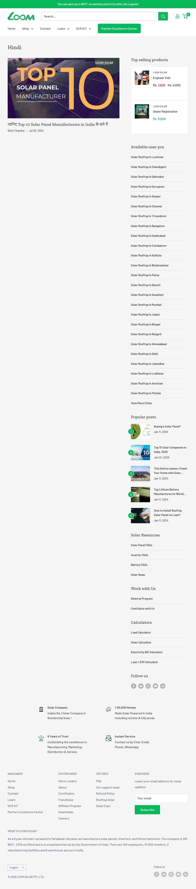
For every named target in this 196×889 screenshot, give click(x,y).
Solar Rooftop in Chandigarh (148, 167)
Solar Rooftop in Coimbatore (149, 245)
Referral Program (142, 598)
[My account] (177, 16)
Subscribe (147, 809)
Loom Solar (160, 72)
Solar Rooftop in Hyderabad (148, 235)
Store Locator (67, 781)
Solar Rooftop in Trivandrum (148, 216)
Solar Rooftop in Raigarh (146, 334)
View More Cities (141, 403)
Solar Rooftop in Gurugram (147, 186)
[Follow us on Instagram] (148, 686)
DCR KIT (81, 28)
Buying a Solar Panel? (167, 426)
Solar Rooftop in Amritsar (147, 383)
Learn (61, 28)
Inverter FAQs (139, 555)
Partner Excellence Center (119, 28)
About (62, 787)
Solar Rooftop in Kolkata (146, 255)
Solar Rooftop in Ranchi (145, 285)
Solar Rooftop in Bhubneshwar (150, 265)
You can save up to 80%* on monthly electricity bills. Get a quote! (98, 4)
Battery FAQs (139, 564)
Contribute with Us (142, 608)
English (14, 867)
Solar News (138, 574)
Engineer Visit (162, 77)
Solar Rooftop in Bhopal (145, 324)
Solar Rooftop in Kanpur (146, 196)
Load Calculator (141, 632)
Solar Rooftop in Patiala (146, 393)
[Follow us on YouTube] (155, 686)
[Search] (163, 16)
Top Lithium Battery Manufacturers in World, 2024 (169, 492)
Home (12, 28)
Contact (45, 28)
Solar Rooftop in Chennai (146, 206)
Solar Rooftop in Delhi (144, 353)
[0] (185, 16)
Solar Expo (103, 806)
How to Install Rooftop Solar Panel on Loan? (168, 513)
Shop (25, 28)
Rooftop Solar (105, 799)
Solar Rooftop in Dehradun (147, 176)
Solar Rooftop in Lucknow (147, 157)
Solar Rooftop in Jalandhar (148, 363)
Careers (63, 818)
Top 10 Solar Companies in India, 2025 (170, 449)
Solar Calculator (141, 642)
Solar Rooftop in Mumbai (146, 304)
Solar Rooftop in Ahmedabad (149, 344)
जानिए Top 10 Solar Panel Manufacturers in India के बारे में (58, 124)
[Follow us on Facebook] (133, 686)
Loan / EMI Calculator (144, 662)
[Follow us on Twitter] (141, 686)
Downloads (65, 812)
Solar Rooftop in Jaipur (145, 314)
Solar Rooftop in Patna (145, 275)
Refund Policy (105, 793)
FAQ (98, 781)
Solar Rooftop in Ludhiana (147, 373)
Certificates (66, 793)
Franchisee (66, 799)
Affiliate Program (69, 806)
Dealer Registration (165, 111)
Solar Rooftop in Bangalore (148, 226)
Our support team (108, 787)
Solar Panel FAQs (141, 545)
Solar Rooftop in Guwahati (147, 294)
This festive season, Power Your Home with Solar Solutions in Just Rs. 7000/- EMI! (170, 471)
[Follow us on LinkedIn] (162, 686)
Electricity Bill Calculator (147, 652)
